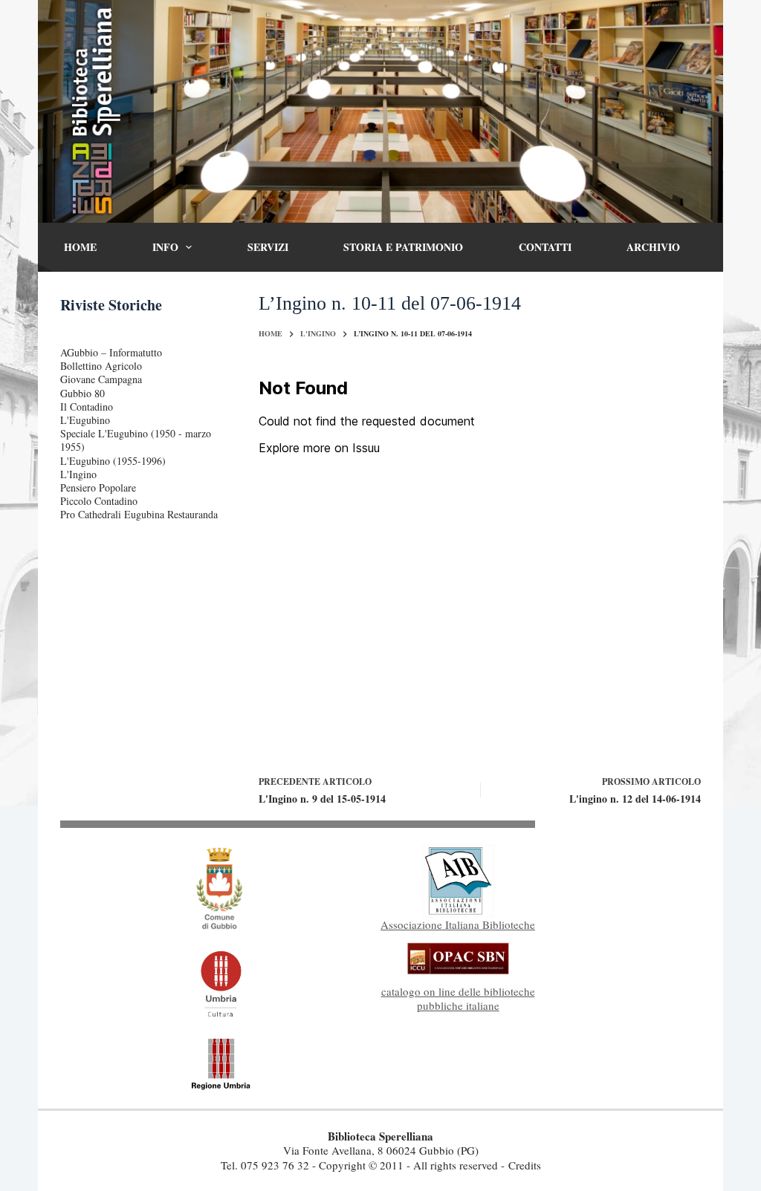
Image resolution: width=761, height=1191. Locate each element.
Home (80, 247)
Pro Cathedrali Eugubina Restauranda (139, 514)
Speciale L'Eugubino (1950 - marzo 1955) (135, 440)
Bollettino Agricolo (101, 366)
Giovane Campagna (101, 379)
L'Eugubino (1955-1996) (113, 461)
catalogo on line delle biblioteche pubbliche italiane (458, 999)
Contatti (545, 247)
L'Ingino (78, 474)
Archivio (653, 247)
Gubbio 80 (82, 393)
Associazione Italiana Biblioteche (457, 924)
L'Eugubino (85, 420)
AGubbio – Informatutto (111, 352)
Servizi (267, 247)
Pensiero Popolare (98, 487)
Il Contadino (86, 406)
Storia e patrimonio (403, 247)
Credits (524, 1165)
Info (165, 247)
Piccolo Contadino (98, 501)
